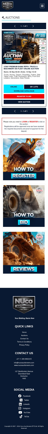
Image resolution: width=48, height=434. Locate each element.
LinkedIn (26, 404)
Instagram (26, 408)
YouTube (26, 412)
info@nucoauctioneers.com (24, 362)
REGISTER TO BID (24, 96)
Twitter (26, 400)
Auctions (24, 335)
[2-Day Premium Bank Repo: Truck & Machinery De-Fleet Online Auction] (24, 47)
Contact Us (24, 338)
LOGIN (24, 121)
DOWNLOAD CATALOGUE (24, 91)
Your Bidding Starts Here (24, 318)
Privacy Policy (24, 345)
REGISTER (33, 121)
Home (24, 332)
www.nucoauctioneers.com (24, 365)
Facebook (26, 396)
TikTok (26, 416)
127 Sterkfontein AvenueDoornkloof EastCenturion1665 (24, 374)
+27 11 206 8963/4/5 (24, 359)
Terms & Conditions (24, 341)
